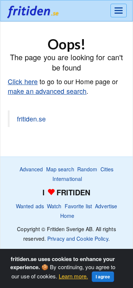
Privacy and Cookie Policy (77, 238)
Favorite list (78, 206)
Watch (54, 206)
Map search (60, 169)
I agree (103, 276)
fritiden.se (31, 118)
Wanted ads (30, 206)
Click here (23, 81)
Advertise (106, 206)
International (67, 178)
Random (87, 169)
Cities (107, 169)
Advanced (31, 169)
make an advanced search (47, 91)
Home (67, 215)
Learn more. (73, 276)
